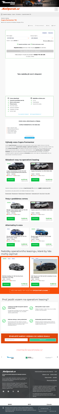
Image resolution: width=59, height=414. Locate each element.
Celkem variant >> (49, 40)
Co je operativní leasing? (23, 114)
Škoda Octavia (22, 193)
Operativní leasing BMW (7, 385)
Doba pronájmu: (34, 35)
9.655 (40, 188)
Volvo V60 (47, 193)
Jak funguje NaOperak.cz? (35, 114)
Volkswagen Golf (35, 193)
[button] (57, 357)
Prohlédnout (11, 179)
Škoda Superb (8, 193)
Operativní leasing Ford (20, 384)
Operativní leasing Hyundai (8, 384)
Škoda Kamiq (15, 193)
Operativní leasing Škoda (21, 383)
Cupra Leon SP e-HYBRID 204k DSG (17, 210)
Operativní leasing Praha (7, 388)
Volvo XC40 (42, 193)
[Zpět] (2, 14)
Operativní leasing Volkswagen (8, 383)
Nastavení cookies (43, 411)
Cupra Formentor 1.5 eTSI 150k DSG (41, 171)
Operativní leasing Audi (18, 385)
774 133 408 (41, 54)
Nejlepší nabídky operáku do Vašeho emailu (30, 336)
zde (13, 411)
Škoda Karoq (28, 193)
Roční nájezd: (9, 35)
